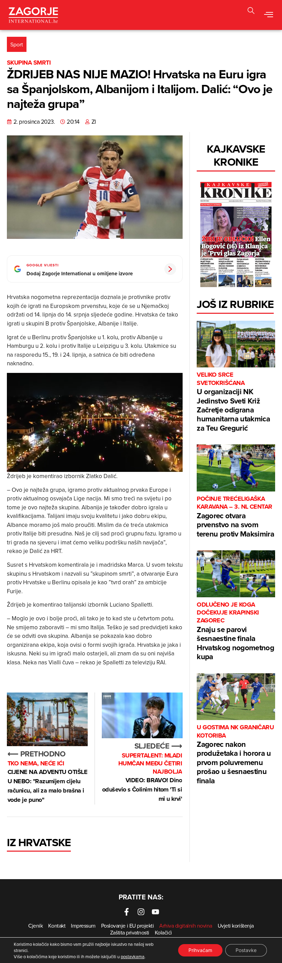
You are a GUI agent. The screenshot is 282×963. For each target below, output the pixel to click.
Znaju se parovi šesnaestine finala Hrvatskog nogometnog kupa (235, 631)
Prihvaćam (200, 950)
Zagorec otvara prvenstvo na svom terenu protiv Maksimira (235, 517)
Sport (16, 44)
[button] (251, 11)
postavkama (132, 956)
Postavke (246, 950)
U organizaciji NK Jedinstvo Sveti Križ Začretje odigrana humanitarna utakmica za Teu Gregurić (233, 402)
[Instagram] (141, 912)
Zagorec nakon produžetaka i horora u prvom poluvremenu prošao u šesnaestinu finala (235, 754)
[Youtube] (155, 912)
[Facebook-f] (126, 912)
